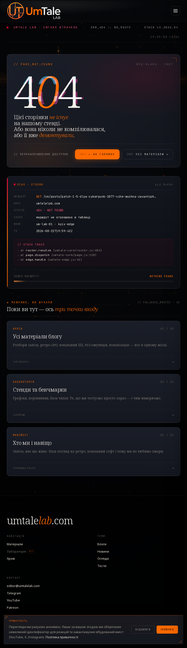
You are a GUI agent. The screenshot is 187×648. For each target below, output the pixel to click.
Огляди (103, 558)
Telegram (14, 593)
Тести (101, 566)
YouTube (13, 600)
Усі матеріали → (147, 154)
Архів (11, 558)
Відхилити (142, 629)
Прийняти (167, 629)
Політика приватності (62, 637)
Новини (103, 551)
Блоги (101, 544)
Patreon (13, 607)
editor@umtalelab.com (23, 586)
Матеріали (15, 544)
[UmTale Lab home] (33, 11)
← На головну (97, 154)
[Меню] (175, 10)
